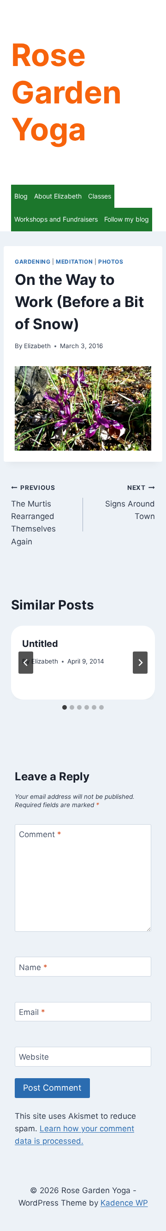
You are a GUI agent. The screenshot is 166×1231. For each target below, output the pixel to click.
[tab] (64, 707)
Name (33, 967)
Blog (21, 196)
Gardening (32, 261)
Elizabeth (37, 346)
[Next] (140, 663)
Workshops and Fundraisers (56, 219)
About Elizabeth (58, 196)
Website (34, 1057)
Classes (99, 196)
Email (32, 1012)
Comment (40, 834)
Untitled (40, 643)
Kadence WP (124, 1202)
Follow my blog (126, 219)
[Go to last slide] (25, 663)
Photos (111, 261)
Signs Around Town (130, 502)
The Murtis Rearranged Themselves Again (33, 515)
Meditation (74, 261)
